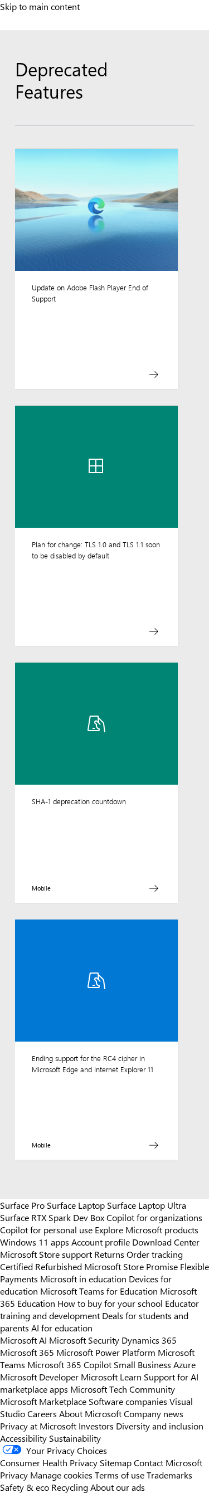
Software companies (128, 1401)
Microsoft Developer (39, 1376)
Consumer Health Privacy (49, 1462)
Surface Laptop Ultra (146, 1205)
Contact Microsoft (168, 1462)
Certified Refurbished (41, 1266)
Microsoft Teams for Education (99, 1291)
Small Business (142, 1364)
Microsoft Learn (111, 1376)
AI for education (62, 1327)
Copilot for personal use (46, 1229)
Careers (42, 1413)
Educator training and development (99, 1309)
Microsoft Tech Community (122, 1389)
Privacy (15, 1474)
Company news (153, 1413)
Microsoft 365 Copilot (69, 1364)
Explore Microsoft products (146, 1229)
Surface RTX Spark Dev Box (52, 1217)
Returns (109, 1254)
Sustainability (75, 1438)
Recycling (69, 1487)
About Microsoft (90, 1413)
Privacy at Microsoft (38, 1425)
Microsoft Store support (46, 1254)
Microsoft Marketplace (43, 1401)
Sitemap (116, 1462)
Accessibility (23, 1438)
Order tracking (155, 1254)
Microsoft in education (83, 1278)
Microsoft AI (23, 1340)
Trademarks (169, 1474)
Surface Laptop (76, 1205)
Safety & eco (24, 1487)
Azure (184, 1364)
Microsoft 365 (27, 1352)
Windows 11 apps (34, 1242)
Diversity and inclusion (159, 1425)
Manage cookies (61, 1474)
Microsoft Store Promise (131, 1266)
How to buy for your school (110, 1303)
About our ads (117, 1487)
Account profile (100, 1242)
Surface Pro (22, 1205)
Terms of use (119, 1474)
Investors (96, 1425)
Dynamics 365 (149, 1340)
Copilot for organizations (154, 1217)
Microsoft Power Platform (105, 1352)
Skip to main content (40, 6)
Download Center (166, 1242)
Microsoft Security (84, 1340)
